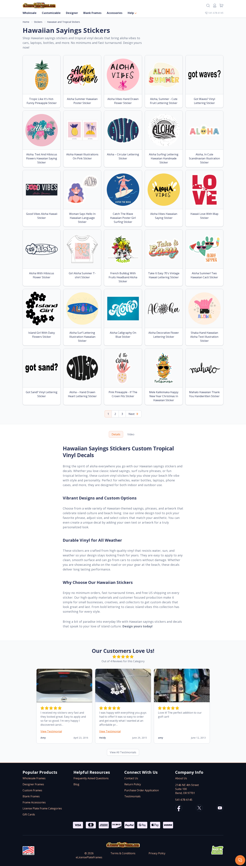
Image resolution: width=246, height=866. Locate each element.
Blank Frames (92, 13)
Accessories (114, 13)
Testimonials (132, 796)
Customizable (51, 13)
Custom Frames (32, 790)
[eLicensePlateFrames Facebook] (178, 808)
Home (26, 21)
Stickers (38, 21)
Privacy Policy (157, 853)
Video (130, 434)
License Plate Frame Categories (42, 808)
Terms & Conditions (122, 853)
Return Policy (132, 784)
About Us (181, 778)
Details (116, 434)
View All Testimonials (123, 752)
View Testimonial (51, 731)
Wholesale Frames (34, 778)
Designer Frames (33, 784)
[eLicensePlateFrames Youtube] (219, 808)
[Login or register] (215, 6)
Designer (72, 13)
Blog (76, 784)
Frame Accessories (34, 802)
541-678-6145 (215, 12)
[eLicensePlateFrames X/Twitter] (199, 808)
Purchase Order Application (141, 790)
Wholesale (29, 13)
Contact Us (131, 778)
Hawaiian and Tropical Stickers (63, 21)
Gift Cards (29, 814)
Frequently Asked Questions (91, 778)
